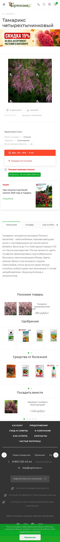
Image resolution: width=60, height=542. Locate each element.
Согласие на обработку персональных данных (32, 495)
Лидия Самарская (21, 455)
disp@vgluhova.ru (32, 467)
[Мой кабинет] (49, 4)
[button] (28, 353)
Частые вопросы (30, 441)
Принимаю (30, 537)
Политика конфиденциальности (32, 488)
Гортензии (40, 455)
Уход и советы (18, 430)
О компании (43, 430)
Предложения (39, 425)
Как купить (20, 436)
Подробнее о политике (30, 531)
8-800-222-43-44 (22, 462)
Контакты (40, 436)
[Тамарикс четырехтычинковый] (30, 81)
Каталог (17, 425)
